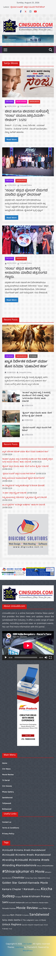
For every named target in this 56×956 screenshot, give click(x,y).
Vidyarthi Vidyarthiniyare (35, 925)
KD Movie (37, 890)
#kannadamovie (26, 865)
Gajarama (42, 878)
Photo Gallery (8, 792)
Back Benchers (6, 878)
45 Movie (37, 872)
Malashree (35, 903)
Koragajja (18, 897)
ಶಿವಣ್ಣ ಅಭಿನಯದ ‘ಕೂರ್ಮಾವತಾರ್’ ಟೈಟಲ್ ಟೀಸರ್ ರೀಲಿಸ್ (23, 478)
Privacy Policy (8, 833)
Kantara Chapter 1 (12, 889)
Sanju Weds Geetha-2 (12, 920)
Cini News (9, 102)
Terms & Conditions (10, 828)
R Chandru (25, 915)
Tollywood (6, 803)
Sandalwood (34, 102)
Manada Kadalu (43, 903)
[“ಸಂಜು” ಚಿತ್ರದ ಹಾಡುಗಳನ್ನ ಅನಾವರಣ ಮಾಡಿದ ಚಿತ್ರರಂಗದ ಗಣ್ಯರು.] (28, 239)
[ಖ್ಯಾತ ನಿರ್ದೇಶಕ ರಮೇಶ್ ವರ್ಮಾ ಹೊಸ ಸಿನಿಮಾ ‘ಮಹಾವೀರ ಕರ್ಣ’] (28, 338)
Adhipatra (48, 872)
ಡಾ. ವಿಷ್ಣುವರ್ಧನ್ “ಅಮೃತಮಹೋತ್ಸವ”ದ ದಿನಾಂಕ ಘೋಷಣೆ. (23, 485)
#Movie (39, 866)
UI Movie (42, 920)
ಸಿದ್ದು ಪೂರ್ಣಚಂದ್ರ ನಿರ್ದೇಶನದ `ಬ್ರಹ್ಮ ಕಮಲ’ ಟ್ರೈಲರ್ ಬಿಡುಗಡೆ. (24, 497)
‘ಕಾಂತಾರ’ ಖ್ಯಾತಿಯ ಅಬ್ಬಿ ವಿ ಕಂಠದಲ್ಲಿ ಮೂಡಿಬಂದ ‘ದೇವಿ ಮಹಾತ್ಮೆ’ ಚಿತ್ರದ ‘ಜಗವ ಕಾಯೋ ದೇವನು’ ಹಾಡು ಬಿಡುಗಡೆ (36, 397)
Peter (45, 908)
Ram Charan (16, 915)
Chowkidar (18, 877)
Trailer (36, 920)
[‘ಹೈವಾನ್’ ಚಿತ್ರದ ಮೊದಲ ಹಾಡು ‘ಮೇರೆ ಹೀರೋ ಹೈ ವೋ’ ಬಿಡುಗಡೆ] (11, 416)
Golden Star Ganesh (15, 883)
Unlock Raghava (11, 924)
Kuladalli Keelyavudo (17, 902)
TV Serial (33, 356)
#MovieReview (47, 865)
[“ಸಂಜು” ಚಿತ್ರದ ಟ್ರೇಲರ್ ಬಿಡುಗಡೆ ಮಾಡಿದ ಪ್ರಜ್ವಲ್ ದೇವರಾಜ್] (28, 161)
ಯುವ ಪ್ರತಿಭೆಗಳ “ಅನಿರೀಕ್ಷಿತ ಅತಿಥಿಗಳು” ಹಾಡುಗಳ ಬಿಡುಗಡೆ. (23, 504)
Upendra (24, 925)
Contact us (6, 822)
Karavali (29, 889)
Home (4, 763)
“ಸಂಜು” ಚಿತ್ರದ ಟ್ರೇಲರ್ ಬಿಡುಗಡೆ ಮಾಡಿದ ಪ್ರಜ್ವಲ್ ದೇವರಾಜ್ (26, 193)
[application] (28, 645)
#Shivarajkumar (15, 871)
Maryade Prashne (9, 908)
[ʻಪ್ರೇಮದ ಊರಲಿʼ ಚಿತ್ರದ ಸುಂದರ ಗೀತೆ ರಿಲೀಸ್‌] (11, 431)
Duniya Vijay (29, 878)
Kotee (25, 896)
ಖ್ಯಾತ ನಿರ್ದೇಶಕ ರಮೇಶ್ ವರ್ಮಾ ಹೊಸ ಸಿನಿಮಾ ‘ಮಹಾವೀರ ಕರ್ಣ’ (26, 364)
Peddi (40, 908)
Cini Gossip (7, 786)
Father (35, 878)
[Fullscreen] (50, 657)
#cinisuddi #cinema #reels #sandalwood (23, 850)
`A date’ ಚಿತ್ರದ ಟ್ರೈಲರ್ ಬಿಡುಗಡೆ (14, 492)
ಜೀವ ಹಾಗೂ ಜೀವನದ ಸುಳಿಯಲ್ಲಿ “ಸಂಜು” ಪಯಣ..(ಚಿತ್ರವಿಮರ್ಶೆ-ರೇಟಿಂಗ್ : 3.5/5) (27, 116)
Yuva (10, 929)
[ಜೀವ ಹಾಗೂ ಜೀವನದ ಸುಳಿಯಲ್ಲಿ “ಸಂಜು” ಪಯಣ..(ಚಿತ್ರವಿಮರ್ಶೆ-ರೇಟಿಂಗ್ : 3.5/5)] (28, 82)
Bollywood (6, 809)
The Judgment (28, 920)
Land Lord (28, 903)
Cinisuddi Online (26, 106)
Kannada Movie (38, 883)
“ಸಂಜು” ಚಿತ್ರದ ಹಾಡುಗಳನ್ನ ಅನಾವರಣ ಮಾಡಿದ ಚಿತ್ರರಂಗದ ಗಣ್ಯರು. (26, 273)
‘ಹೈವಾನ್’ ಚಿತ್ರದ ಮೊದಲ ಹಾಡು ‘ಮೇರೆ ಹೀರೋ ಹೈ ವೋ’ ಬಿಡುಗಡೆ (37, 414)
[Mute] (46, 657)
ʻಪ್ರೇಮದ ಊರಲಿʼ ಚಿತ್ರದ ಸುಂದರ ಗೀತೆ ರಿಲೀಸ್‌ (36, 429)
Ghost (48, 878)
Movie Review (21, 102)
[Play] (5, 657)
